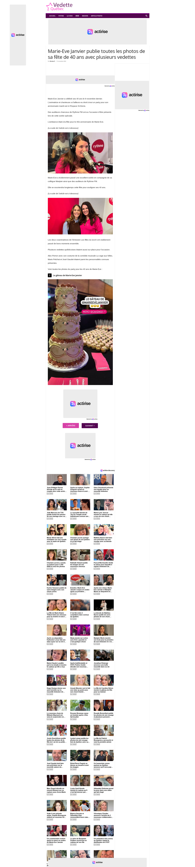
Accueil (52, 16)
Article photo (96, 16)
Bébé (77, 16)
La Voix (70, 16)
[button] (146, 16)
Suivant (89, 425)
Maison (85, 16)
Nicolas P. (52, 61)
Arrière (71, 425)
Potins (61, 16)
